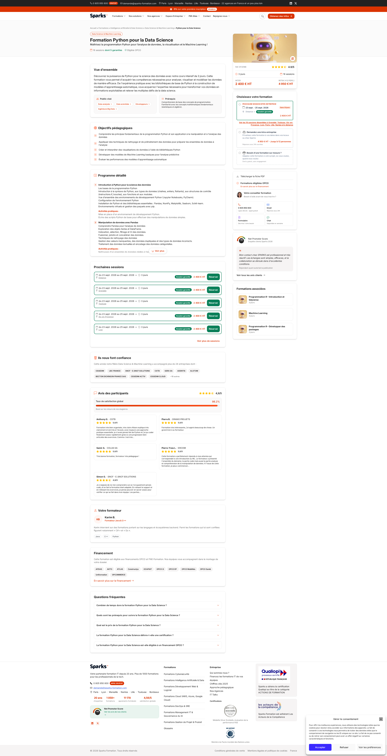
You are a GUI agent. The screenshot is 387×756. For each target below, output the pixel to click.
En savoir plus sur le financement (112, 580)
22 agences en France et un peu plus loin (242, 3)
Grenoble (102, 291)
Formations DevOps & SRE (177, 706)
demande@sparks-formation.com (110, 687)
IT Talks (214, 694)
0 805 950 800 (101, 683)
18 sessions (107, 50)
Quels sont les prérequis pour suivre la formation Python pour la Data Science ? (138, 615)
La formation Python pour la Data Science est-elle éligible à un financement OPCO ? (140, 645)
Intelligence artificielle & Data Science (126, 28)
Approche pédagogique (222, 687)
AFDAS (99, 569)
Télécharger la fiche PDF (253, 176)
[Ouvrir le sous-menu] (124, 16)
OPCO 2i (160, 569)
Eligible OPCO (134, 50)
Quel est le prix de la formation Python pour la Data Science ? (128, 625)
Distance (102, 278)
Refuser (344, 747)
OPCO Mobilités (188, 569)
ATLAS (120, 569)
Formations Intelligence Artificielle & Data (184, 680)
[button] (380, 719)
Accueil (93, 28)
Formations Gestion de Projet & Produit (183, 722)
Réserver (213, 277)
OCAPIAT (148, 569)
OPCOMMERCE (118, 575)
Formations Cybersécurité (176, 674)
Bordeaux (215, 3)
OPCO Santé (205, 569)
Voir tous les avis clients (249, 275)
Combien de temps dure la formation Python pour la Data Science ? (131, 605)
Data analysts (104, 104)
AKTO (109, 569)
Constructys (133, 569)
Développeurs (142, 104)
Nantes (188, 3)
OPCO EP (173, 569)
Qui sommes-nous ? (219, 673)
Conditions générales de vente (230, 750)
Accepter (320, 747)
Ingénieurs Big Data (106, 109)
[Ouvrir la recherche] (262, 16)
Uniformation (101, 575)
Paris (163, 3)
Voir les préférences (370, 747)
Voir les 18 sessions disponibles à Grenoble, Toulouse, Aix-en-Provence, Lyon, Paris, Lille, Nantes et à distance (266, 123)
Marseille (179, 3)
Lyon (170, 3)
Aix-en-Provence (106, 317)
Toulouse (204, 3)
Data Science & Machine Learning (159, 28)
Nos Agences (216, 691)
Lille (196, 3)
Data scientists (122, 104)
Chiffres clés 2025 (219, 683)
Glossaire (168, 728)
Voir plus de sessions (208, 341)
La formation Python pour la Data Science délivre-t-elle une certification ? (135, 635)
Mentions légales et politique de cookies (267, 750)
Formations (103, 28)
